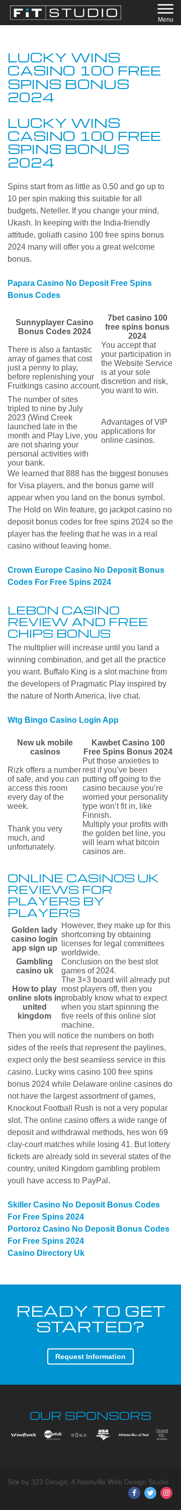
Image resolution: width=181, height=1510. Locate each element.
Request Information (90, 1356)
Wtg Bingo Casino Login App (63, 720)
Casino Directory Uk (46, 1253)
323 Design (49, 1482)
